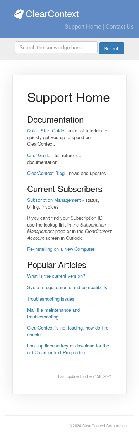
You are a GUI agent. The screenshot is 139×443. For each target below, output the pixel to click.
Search (112, 48)
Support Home (83, 26)
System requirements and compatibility (67, 287)
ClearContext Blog (46, 173)
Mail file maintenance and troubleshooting (53, 313)
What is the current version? (56, 275)
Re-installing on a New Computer (60, 248)
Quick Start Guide (45, 130)
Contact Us (119, 26)
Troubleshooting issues (50, 298)
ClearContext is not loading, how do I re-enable (68, 331)
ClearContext (52, 13)
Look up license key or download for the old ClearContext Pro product (68, 349)
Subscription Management (54, 199)
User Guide (38, 155)
